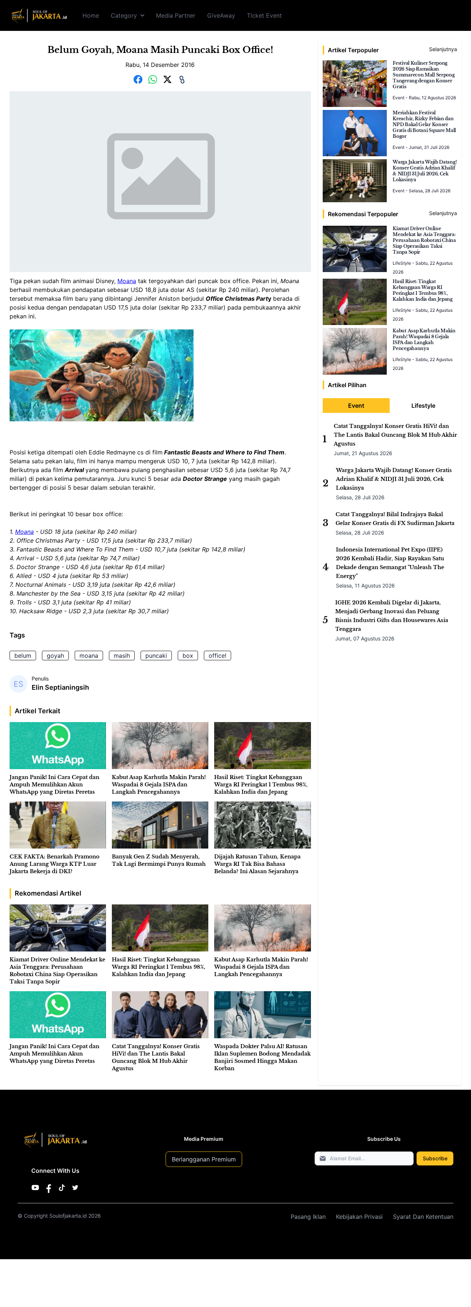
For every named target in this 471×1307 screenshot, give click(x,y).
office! (217, 655)
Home (90, 15)
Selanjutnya (443, 49)
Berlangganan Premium (204, 1159)
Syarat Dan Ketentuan (423, 1216)
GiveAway (221, 15)
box (188, 655)
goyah (55, 655)
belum (22, 655)
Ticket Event (264, 15)
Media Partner (175, 15)
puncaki (156, 655)
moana (88, 655)
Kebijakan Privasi (359, 1216)
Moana (126, 281)
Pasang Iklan (308, 1216)
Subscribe (435, 1158)
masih (122, 655)
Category (124, 15)
